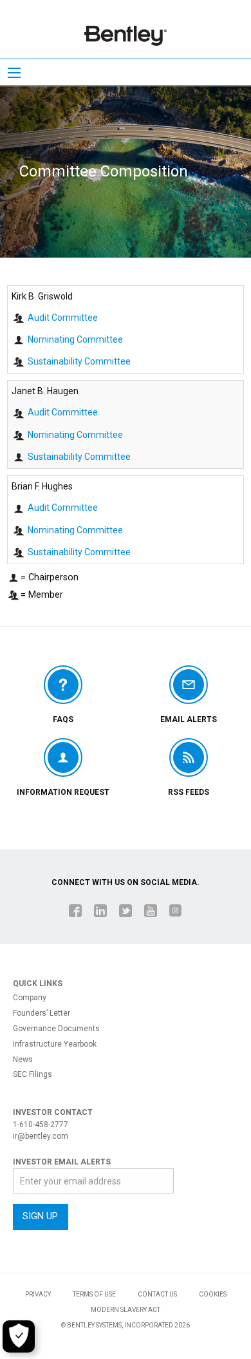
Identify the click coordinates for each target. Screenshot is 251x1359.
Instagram (175, 910)
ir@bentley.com (40, 1136)
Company (29, 998)
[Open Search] (14, 73)
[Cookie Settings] (19, 1336)
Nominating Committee (75, 339)
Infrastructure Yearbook (55, 1044)
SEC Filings (32, 1074)
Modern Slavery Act (125, 1310)
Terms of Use (94, 1294)
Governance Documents (56, 1029)
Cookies (213, 1294)
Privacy (38, 1294)
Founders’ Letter (41, 1013)
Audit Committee (63, 317)
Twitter (125, 910)
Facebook (75, 910)
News (23, 1060)
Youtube (150, 910)
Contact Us (157, 1294)
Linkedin (100, 910)
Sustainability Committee (79, 361)
